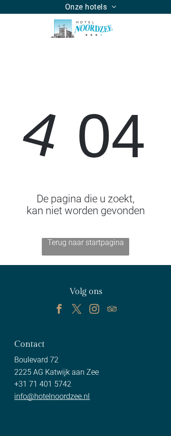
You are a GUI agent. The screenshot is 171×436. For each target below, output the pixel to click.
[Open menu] (137, 28)
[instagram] (94, 310)
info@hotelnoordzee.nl (52, 396)
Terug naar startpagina (86, 242)
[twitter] (77, 310)
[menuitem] (91, 7)
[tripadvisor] (112, 310)
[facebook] (59, 310)
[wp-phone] (16, 33)
